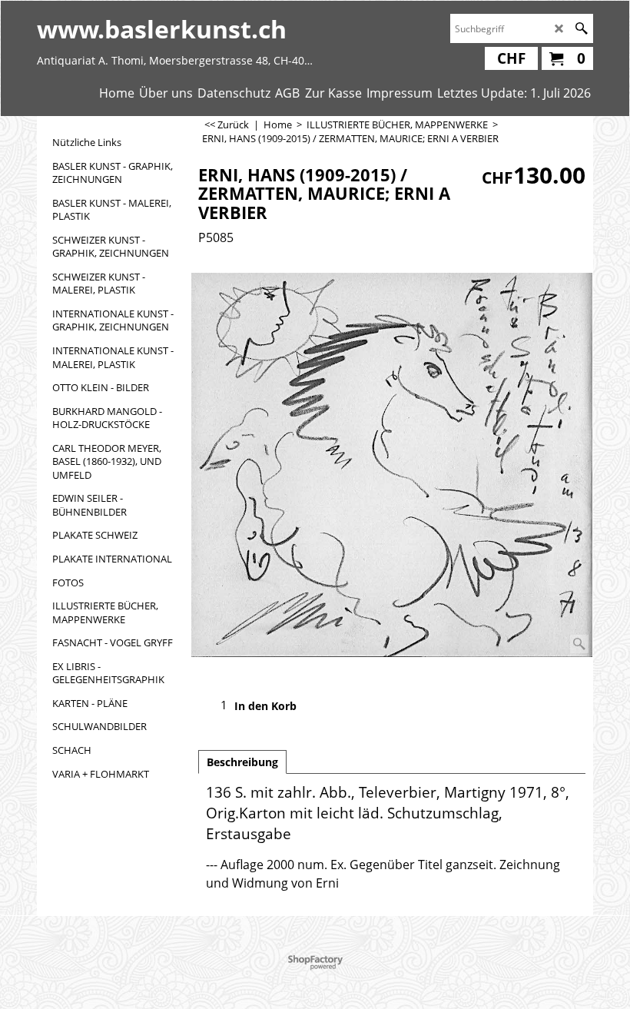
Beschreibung (242, 762)
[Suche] (581, 28)
